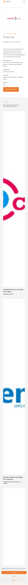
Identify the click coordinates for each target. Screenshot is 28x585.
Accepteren (14, 572)
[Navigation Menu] (24, 1)
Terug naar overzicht (12, 33)
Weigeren (14, 576)
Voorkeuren (14, 580)
